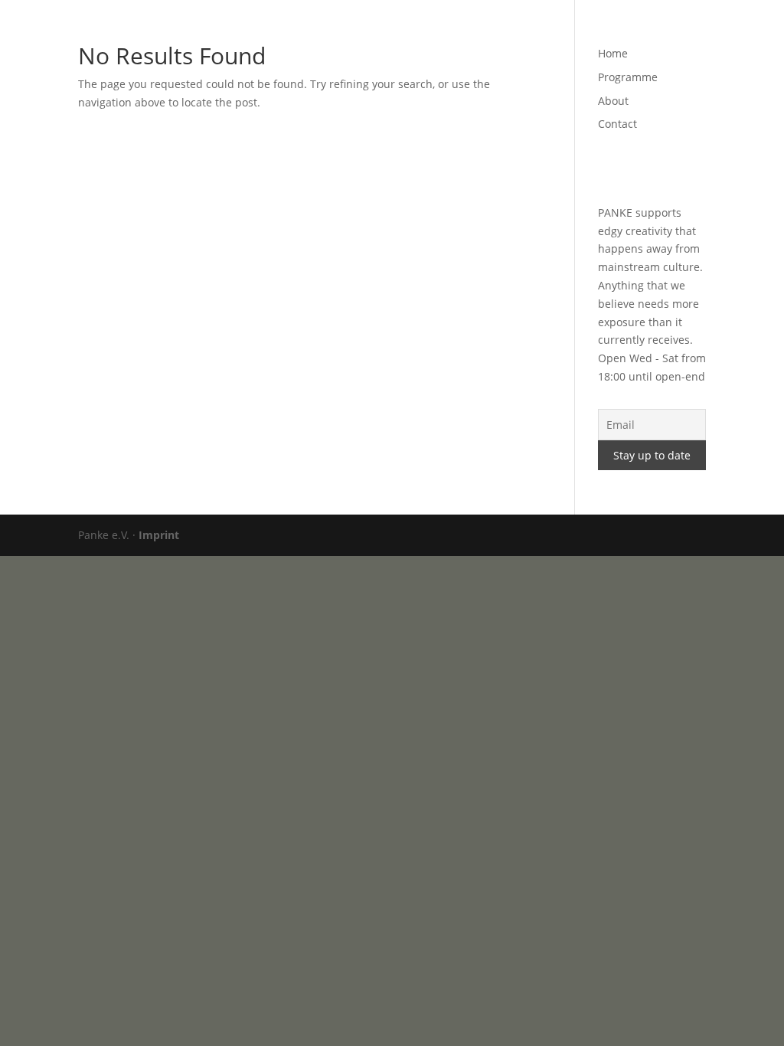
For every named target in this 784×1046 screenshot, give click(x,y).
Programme (505, 31)
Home (439, 31)
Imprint (159, 535)
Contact (628, 31)
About (572, 31)
